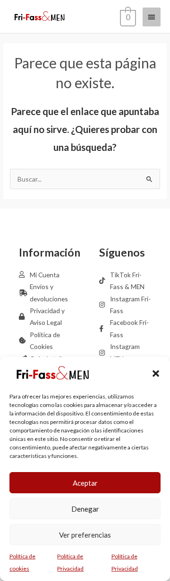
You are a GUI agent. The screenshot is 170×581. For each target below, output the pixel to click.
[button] (156, 373)
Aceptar (85, 483)
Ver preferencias (85, 535)
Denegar (85, 509)
